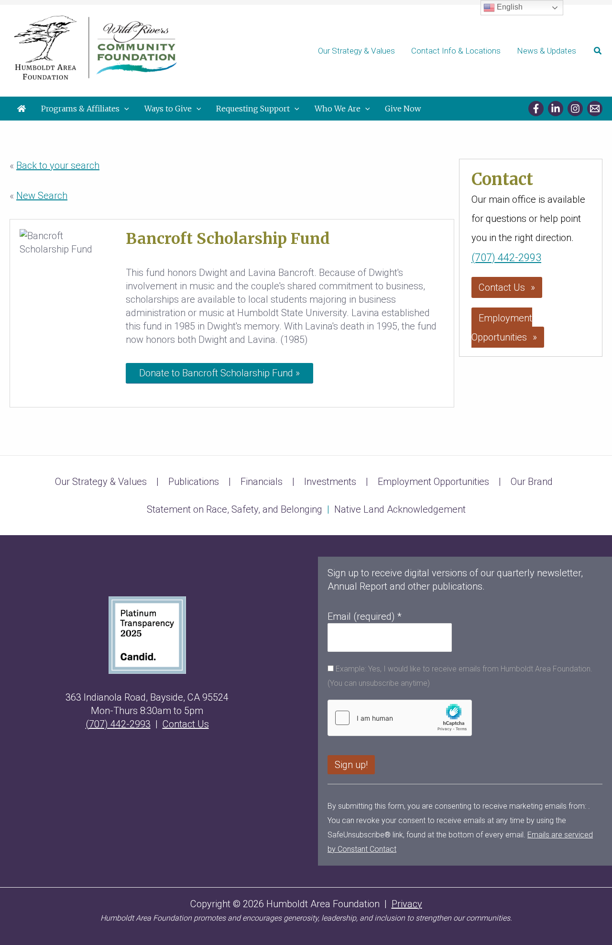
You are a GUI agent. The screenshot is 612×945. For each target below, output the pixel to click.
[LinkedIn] (555, 108)
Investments (330, 481)
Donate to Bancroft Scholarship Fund (216, 373)
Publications (193, 481)
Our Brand (532, 481)
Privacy (407, 904)
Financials (261, 481)
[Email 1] (594, 108)
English (509, 7)
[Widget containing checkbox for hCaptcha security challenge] (400, 718)
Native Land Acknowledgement (400, 509)
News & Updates (546, 50)
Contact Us (502, 287)
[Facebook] (536, 108)
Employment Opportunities (501, 327)
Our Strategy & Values (356, 50)
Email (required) (365, 616)
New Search (41, 195)
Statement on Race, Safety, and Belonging (234, 509)
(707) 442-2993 (506, 258)
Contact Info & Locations (456, 50)
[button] (598, 51)
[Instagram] (575, 108)
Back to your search (57, 165)
